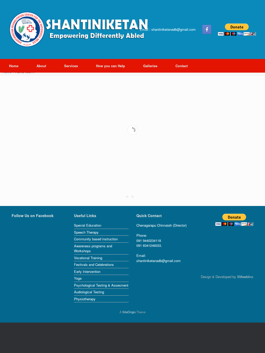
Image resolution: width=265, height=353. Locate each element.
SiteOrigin (129, 312)
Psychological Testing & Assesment (101, 285)
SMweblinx (245, 276)
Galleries (150, 65)
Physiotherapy (84, 298)
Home (13, 65)
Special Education (87, 225)
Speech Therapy (86, 232)
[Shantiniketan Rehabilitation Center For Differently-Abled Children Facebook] (206, 29)
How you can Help (110, 65)
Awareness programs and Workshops (93, 248)
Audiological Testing (89, 291)
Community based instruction (96, 238)
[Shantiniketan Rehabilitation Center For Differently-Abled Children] (80, 29)
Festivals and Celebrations (94, 264)
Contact (181, 65)
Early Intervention (87, 271)
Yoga (78, 278)
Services (71, 65)
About (41, 65)
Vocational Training (88, 257)
